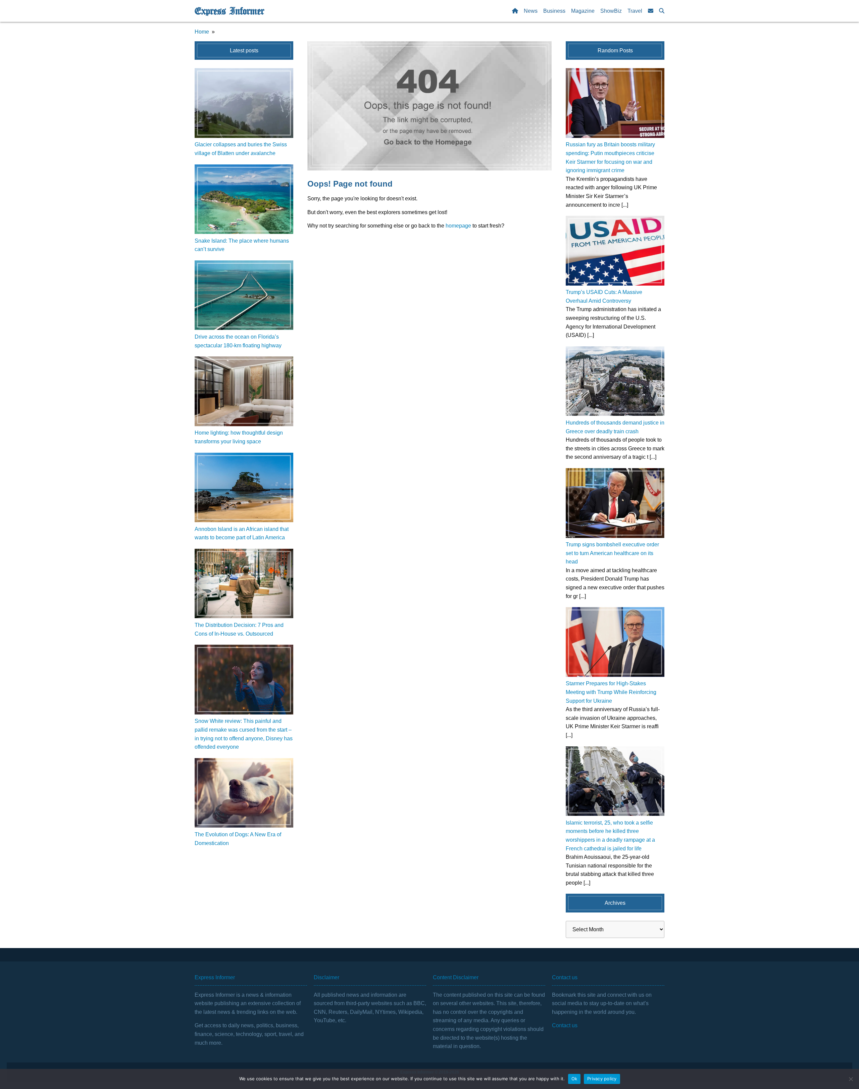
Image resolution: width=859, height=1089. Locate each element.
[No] (850, 1079)
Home (202, 32)
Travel (634, 11)
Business (554, 11)
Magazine (583, 11)
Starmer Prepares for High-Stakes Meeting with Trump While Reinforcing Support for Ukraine (611, 692)
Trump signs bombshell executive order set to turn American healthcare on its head (612, 553)
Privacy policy (602, 1078)
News (531, 11)
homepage (458, 226)
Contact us (564, 1025)
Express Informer (229, 11)
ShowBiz (611, 11)
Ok (574, 1078)
